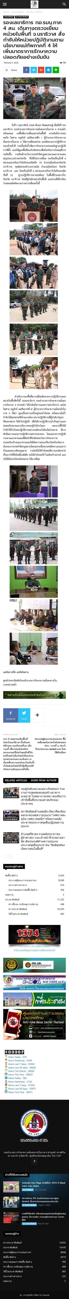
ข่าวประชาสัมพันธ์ (34, 12)
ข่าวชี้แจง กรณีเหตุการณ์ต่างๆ (23, 904)
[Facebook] (34, 1161)
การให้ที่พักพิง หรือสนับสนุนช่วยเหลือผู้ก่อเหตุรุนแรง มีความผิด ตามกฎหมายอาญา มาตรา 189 (44, 1217)
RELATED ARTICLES (16, 780)
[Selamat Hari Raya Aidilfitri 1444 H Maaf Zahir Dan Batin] (11, 1186)
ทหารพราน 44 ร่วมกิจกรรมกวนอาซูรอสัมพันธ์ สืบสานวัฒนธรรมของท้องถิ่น (40, 1200)
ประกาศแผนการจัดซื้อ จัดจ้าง (23, 889)
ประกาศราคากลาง (18, 885)
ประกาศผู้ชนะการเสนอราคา (23, 880)
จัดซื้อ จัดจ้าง (11, 875)
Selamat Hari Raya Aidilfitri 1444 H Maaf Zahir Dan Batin (43, 1184)
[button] (64, 4)
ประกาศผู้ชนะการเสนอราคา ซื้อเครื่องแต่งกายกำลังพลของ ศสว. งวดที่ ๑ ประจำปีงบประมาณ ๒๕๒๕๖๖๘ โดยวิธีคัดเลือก (50, 745)
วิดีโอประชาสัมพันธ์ (18, 913)
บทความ (9, 894)
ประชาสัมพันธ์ (18, 12)
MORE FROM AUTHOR (43, 780)
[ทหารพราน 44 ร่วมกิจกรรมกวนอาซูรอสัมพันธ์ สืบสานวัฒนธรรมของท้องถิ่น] (11, 1202)
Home (6, 12)
